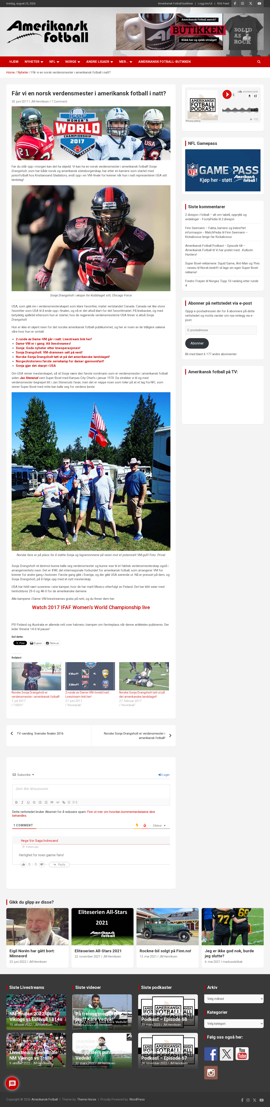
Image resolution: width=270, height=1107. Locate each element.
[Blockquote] (52, 802)
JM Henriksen (40, 101)
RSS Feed (223, 3)
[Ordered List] (40, 802)
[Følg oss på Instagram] (211, 1072)
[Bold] (16, 802)
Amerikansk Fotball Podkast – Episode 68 (164, 1016)
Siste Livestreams (26, 987)
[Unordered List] (46, 802)
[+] (75, 802)
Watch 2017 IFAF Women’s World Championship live (91, 607)
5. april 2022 (84, 1024)
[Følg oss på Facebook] (211, 1054)
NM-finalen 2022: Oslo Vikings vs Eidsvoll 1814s (35, 1016)
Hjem (13, 62)
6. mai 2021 (212, 961)
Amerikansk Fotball (44, 1099)
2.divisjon (228, 219)
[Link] (64, 802)
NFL (52, 62)
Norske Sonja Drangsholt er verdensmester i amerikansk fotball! (134, 736)
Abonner (197, 343)
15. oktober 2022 (20, 1024)
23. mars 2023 (150, 1024)
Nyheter (32, 62)
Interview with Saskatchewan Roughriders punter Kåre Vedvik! (101, 1050)
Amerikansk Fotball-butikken (175, 3)
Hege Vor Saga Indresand (39, 840)
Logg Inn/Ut (205, 3)
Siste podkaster (156, 987)
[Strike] (34, 802)
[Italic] (22, 802)
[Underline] (28, 802)
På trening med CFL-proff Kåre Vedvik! (97, 1016)
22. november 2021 (87, 956)
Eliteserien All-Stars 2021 (98, 950)
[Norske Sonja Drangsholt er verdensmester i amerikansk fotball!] (36, 676)
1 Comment (59, 101)
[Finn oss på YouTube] (242, 1054)
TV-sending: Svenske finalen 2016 (40, 733)
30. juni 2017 (20, 101)
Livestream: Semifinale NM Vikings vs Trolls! (33, 1055)
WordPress (137, 1099)
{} (69, 802)
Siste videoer (88, 987)
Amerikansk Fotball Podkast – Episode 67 (164, 1055)
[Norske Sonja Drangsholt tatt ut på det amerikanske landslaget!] (144, 676)
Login (166, 774)
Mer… (123, 62)
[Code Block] (58, 802)
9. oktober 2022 (19, 1063)
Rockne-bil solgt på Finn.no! (165, 950)
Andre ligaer (97, 62)
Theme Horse (86, 1099)
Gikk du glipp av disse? (31, 902)
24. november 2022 (154, 1063)
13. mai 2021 (148, 956)
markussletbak (233, 961)
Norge (70, 62)
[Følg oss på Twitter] (226, 1054)
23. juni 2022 (17, 961)
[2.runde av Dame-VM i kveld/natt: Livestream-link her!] (90, 676)
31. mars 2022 (85, 1063)
